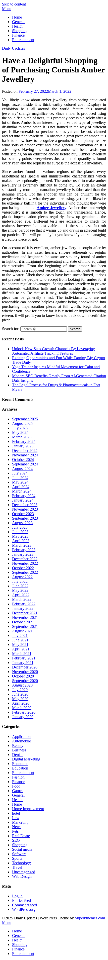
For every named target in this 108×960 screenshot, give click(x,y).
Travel (17, 867)
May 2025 (20, 432)
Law (15, 818)
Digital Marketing (26, 759)
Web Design (22, 876)
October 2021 (23, 622)
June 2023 (20, 532)
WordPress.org (23, 909)
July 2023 (20, 527)
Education (20, 768)
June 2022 (20, 586)
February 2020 (23, 712)
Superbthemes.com (90, 918)
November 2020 (25, 671)
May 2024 (20, 482)
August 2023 (22, 523)
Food (16, 786)
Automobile (21, 741)
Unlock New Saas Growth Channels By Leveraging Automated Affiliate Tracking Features (53, 351)
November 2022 (25, 563)
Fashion (18, 777)
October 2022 (23, 568)
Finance (18, 35)
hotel (16, 813)
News (16, 827)
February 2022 (23, 604)
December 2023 (24, 505)
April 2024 (20, 487)
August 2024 (22, 468)
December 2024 (24, 450)
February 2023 (23, 550)
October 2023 (23, 514)
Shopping (19, 31)
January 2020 (22, 717)
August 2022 (22, 577)
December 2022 (24, 559)
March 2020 (21, 708)
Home (17, 17)
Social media (22, 849)
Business (19, 750)
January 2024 (22, 500)
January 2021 (22, 662)
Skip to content (14, 4)
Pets (15, 831)
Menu (6, 9)
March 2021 (21, 653)
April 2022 (20, 595)
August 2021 (22, 631)
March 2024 (21, 491)
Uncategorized (23, 872)
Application (21, 736)
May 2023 (20, 536)
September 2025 (25, 419)
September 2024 (25, 464)
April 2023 (20, 541)
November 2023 (25, 509)
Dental (17, 754)
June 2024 (20, 477)
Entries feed (21, 900)
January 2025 (22, 446)
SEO (16, 840)
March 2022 (21, 599)
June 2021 (20, 640)
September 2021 (25, 626)
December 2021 (24, 613)
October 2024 (23, 459)
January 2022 (22, 608)
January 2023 (22, 554)
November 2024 (25, 455)
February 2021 (23, 658)
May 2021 (20, 644)
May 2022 (20, 590)
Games (17, 791)
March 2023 (21, 545)
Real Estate (21, 836)
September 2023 (25, 518)
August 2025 (22, 423)
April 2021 (20, 649)
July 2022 (20, 581)
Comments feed (24, 905)
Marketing (20, 822)
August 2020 (22, 685)
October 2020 (23, 676)
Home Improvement (28, 809)
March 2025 (21, 437)
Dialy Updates (13, 48)
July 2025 (20, 428)
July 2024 (20, 473)
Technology (21, 863)
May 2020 (20, 699)
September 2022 (25, 572)
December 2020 (24, 667)
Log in (17, 896)
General (18, 22)
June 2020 (20, 694)
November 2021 (25, 617)
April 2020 (20, 703)
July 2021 (20, 635)
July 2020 (20, 690)
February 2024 (23, 496)
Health (17, 26)
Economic (20, 763)
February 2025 (23, 441)
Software (19, 854)
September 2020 (25, 681)
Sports (17, 858)
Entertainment (23, 40)
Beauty (17, 745)
